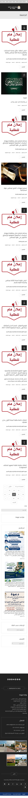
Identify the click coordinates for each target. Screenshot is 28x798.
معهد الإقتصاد (8, 62)
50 (18, 498)
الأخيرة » (14, 502)
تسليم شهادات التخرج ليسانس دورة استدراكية (15, 189)
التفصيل (23, 67)
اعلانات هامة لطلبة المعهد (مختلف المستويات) (15, 466)
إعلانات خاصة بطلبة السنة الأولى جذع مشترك (14, 421)
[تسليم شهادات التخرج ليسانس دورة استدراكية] (14, 174)
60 (13, 498)
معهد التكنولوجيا (8, 152)
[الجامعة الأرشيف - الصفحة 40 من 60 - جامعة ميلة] (14, 7)
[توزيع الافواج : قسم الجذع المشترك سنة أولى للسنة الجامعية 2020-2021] (14, 311)
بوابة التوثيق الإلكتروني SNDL (19, 705)
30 (9, 490)
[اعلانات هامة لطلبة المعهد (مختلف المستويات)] (14, 451)
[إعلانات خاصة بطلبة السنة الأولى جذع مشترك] (14, 406)
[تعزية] (14, 83)
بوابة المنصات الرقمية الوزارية (19, 701)
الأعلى (14, 774)
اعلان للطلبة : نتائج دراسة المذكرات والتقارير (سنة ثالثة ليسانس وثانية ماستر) (15, 52)
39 (18, 494)
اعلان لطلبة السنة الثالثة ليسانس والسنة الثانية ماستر (16, 281)
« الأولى (10, 486)
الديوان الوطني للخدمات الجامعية (19, 709)
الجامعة (13, 62)
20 (14, 490)
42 (5, 494)
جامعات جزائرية (23, 703)
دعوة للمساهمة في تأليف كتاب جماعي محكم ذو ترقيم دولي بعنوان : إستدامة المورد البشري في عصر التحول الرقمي (14, 613)
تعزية (25, 97)
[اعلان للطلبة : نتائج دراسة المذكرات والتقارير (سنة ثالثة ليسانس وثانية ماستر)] (14, 36)
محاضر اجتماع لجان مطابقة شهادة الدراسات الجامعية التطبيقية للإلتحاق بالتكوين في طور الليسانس (15, 143)
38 (23, 494)
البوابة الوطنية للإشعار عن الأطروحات (18, 707)
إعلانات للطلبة (18, 62)
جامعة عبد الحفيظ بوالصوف (14, 688)
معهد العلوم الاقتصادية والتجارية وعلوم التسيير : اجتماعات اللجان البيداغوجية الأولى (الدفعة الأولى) (15, 372)
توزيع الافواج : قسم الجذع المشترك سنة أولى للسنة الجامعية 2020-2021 (14, 326)
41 (9, 494)
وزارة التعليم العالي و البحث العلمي (18, 699)
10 (18, 490)
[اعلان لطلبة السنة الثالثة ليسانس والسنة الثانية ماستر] (14, 266)
